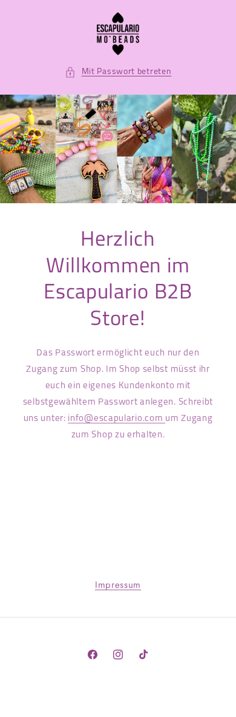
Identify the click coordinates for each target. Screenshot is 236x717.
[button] (118, 71)
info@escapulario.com (116, 418)
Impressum (118, 584)
